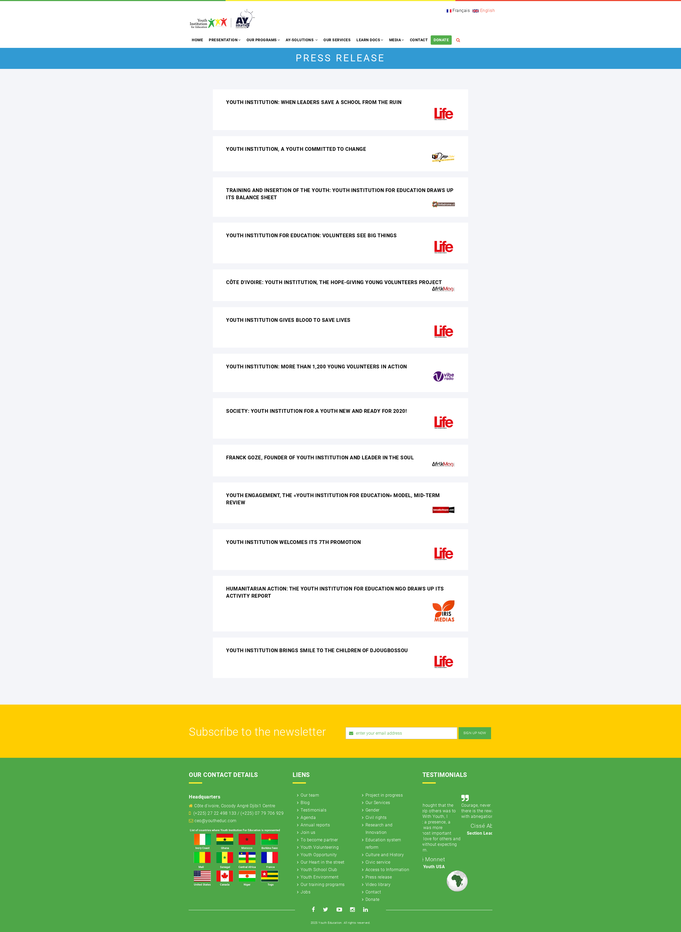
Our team (310, 795)
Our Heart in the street (322, 862)
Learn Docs (368, 40)
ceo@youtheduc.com (215, 820)
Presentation (223, 40)
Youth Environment (320, 877)
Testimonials (313, 810)
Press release (379, 877)
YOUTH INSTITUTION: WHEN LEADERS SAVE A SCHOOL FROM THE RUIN (314, 102)
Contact (419, 40)
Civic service (378, 862)
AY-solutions (300, 40)
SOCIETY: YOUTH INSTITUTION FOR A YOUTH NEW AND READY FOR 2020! (316, 411)
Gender (373, 810)
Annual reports (315, 824)
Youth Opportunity (319, 854)
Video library (378, 884)
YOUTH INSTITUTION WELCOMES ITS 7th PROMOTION (293, 542)
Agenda (308, 817)
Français (460, 10)
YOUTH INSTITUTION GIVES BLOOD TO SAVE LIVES (288, 320)
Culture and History (385, 854)
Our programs (262, 40)
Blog (305, 802)
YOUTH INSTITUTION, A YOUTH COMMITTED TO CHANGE (296, 149)
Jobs (305, 891)
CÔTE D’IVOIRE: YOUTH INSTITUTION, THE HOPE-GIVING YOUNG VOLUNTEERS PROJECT (334, 282)
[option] (457, 814)
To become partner (319, 839)
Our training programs (323, 884)
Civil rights (376, 817)
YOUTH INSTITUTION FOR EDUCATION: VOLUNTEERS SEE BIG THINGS (311, 235)
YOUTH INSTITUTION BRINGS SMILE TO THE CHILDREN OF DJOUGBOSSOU (317, 650)
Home (197, 40)
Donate (441, 40)
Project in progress (384, 795)
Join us (308, 832)
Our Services (337, 40)
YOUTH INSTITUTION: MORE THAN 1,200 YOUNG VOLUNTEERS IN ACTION (316, 367)
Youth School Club (319, 869)
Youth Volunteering (320, 847)
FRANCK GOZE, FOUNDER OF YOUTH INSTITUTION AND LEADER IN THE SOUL (320, 458)
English (487, 10)
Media (395, 40)
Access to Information (387, 869)
